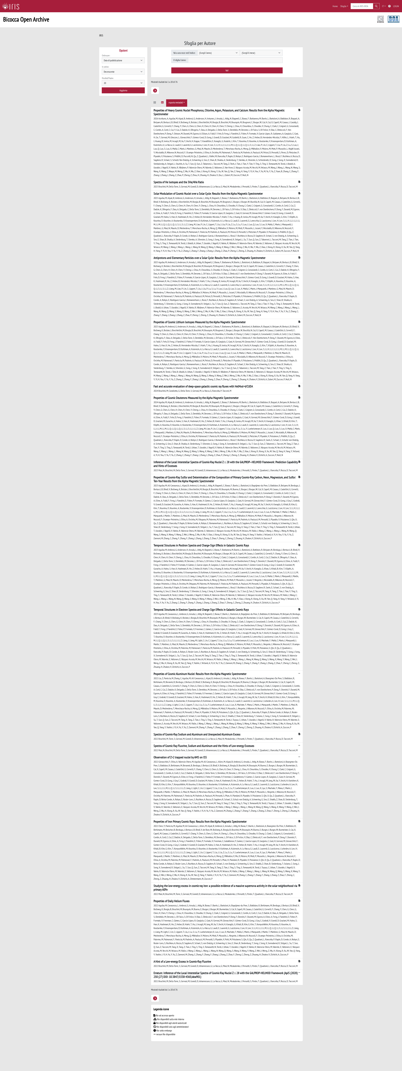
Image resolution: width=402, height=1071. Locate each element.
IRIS (101, 35)
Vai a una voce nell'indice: (184, 52)
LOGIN (396, 6)
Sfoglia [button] (343, 6)
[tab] (155, 103)
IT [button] (383, 6)
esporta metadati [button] (176, 102)
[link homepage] (12, 6)
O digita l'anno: (179, 60)
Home (335, 6)
